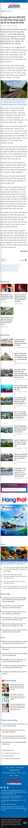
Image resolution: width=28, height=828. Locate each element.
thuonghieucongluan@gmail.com (12, 800)
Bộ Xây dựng (5, 269)
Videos (17, 775)
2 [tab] (15, 714)
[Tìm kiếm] (26, 1)
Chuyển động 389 (14, 770)
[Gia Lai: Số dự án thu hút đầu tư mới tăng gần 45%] (7, 389)
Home (4, 11)
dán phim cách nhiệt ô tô (8, 756)
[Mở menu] (1, 1)
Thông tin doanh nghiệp (9, 720)
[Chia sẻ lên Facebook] (25, 260)
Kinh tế (10, 11)
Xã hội (3, 637)
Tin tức (6, 767)
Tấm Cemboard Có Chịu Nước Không (10, 758)
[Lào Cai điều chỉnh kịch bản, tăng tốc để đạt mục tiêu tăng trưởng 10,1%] (7, 403)
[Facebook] (1, 787)
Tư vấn (24, 773)
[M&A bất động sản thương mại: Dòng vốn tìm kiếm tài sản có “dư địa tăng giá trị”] (7, 359)
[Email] (7, 787)
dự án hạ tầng (6, 266)
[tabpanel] (14, 698)
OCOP (18, 773)
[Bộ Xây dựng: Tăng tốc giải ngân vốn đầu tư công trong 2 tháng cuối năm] (7, 288)
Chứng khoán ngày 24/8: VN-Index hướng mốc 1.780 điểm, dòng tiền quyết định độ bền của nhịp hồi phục (14, 599)
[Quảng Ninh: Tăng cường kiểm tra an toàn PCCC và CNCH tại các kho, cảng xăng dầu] (7, 474)
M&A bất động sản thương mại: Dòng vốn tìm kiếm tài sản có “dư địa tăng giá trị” (20, 357)
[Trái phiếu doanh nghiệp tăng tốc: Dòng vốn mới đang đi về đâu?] (7, 344)
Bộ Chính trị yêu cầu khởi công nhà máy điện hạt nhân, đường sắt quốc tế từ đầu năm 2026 (21, 298)
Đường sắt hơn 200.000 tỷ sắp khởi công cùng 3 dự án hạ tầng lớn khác (13, 20)
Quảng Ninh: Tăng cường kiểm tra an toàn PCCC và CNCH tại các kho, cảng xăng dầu (20, 472)
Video (3, 544)
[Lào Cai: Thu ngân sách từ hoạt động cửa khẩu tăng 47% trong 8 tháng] (7, 417)
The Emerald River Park (7, 750)
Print (4, 260)
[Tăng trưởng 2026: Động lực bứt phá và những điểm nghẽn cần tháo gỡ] (7, 431)
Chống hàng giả (10, 680)
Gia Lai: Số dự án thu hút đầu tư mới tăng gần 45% (20, 387)
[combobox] (14, 489)
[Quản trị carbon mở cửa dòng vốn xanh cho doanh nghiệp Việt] (7, 445)
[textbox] (14, 489)
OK (25, 822)
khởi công (14, 269)
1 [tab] (13, 714)
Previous (3, 714)
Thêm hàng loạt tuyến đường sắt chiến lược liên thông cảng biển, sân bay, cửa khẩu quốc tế (7, 321)
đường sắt (15, 266)
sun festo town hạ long (10, 753)
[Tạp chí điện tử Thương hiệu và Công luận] (14, 782)
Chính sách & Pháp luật (8, 773)
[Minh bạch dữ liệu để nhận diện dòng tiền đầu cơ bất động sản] (7, 459)
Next (25, 714)
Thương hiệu (20, 767)
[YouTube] (4, 787)
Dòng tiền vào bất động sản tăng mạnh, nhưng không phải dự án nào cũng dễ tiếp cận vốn (20, 373)
